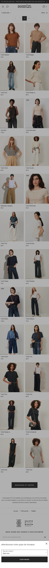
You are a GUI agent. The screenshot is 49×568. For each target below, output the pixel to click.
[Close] (46, 543)
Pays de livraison (8, 551)
